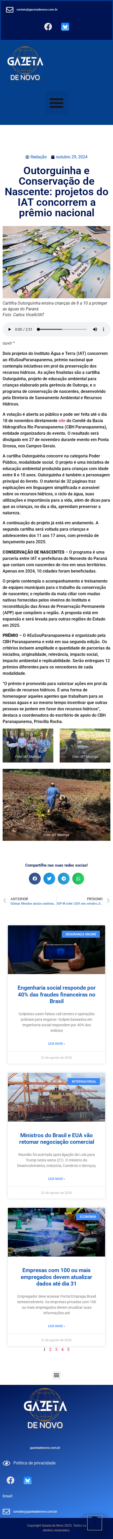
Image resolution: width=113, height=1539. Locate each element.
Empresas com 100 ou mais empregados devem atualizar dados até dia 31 (56, 1277)
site (62, 420)
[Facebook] (48, 27)
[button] (56, 102)
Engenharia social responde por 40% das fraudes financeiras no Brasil (57, 994)
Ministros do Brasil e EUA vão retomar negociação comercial (56, 1138)
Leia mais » (56, 1043)
